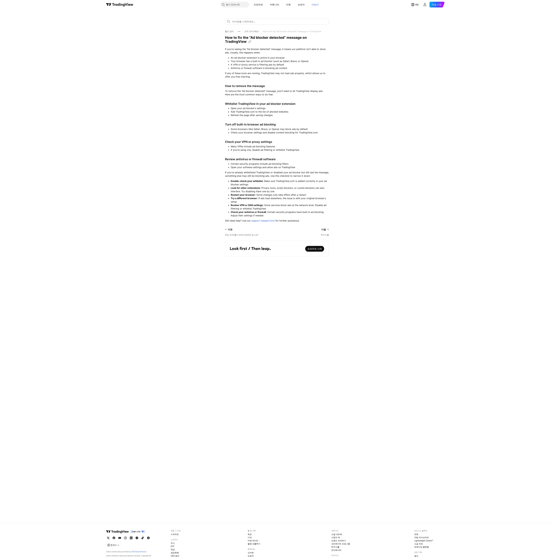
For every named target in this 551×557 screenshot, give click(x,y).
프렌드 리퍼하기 (338, 540)
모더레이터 (336, 550)
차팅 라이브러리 (421, 537)
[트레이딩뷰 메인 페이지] (119, 5)
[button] (265, 4)
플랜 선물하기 (254, 544)
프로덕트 (258, 4)
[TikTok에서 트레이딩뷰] (143, 538)
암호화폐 (175, 552)
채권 (173, 549)
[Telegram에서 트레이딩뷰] (137, 538)
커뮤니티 (274, 4)
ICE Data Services (139, 552)
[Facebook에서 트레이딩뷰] (114, 538)
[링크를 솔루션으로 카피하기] (250, 42)
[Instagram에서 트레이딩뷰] (125, 538)
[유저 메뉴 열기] (425, 4)
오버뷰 (251, 552)
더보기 (315, 4)
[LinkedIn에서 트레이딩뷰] (131, 538)
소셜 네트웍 (336, 534)
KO (417, 4)
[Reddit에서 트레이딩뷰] (148, 538)
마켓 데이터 (253, 540)
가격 (250, 537)
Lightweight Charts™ (423, 540)
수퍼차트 (175, 534)
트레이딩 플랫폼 (421, 547)
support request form (263, 220)
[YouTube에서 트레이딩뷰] (120, 538)
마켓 (288, 4)
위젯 (416, 534)
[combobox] (277, 21)
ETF (172, 546)
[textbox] (278, 21)
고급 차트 (418, 544)
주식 (173, 543)
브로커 (301, 4)
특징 (250, 534)
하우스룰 (335, 547)
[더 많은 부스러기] (239, 31)
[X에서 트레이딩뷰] (108, 538)
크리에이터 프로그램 (340, 544)
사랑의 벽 (335, 537)
